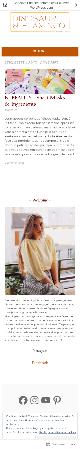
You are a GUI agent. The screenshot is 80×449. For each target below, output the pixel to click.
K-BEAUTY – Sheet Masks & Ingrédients (35, 101)
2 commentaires (14, 162)
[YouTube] (45, 400)
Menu (42, 51)
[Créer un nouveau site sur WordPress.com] (40, 5)
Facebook (40, 363)
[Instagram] (34, 400)
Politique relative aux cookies (57, 432)
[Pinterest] (57, 400)
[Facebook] (23, 400)
